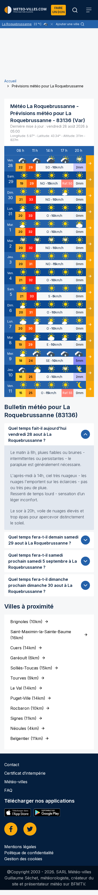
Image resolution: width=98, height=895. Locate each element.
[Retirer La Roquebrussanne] (52, 24)
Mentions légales (20, 846)
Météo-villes (15, 781)
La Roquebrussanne (17, 24)
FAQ (8, 790)
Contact (11, 764)
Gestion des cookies (23, 858)
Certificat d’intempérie (24, 773)
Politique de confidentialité (29, 852)
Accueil (10, 81)
